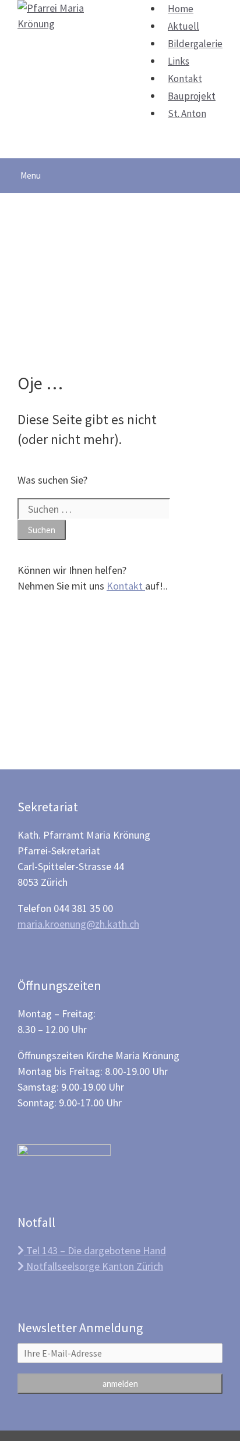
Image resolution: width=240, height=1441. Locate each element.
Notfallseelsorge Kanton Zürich (93, 1266)
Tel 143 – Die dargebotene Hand (95, 1250)
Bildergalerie (195, 43)
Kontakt (185, 78)
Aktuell (183, 26)
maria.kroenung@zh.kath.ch (78, 924)
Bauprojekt (192, 96)
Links (178, 61)
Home (180, 8)
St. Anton (187, 113)
